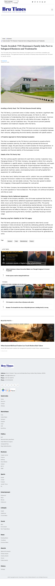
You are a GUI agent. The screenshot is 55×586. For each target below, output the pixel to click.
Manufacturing (23, 241)
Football (3, 482)
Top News (4, 282)
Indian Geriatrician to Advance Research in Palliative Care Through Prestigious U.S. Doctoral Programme (27, 269)
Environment (4, 526)
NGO (2, 524)
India (2, 414)
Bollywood (3, 495)
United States (4, 417)
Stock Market (4, 461)
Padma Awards (4, 560)
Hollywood (3, 502)
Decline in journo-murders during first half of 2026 (17, 275)
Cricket (2, 479)
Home (4, 38)
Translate (16, 2)
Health (2, 511)
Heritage (3, 569)
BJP (2, 437)
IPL (1, 486)
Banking (3, 459)
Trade (16, 241)
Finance (32, 241)
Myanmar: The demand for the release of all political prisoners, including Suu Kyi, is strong (27, 307)
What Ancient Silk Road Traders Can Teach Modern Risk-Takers (22, 346)
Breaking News (4, 538)
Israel (2, 423)
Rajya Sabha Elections (6, 446)
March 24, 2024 (5, 62)
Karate (2, 477)
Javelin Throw (4, 484)
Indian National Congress (7, 441)
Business (10, 38)
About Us (3, 401)
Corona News (4, 515)
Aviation (3, 464)
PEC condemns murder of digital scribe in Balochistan (21, 263)
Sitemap (3, 405)
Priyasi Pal (4, 60)
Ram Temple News (5, 529)
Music (2, 497)
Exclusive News (4, 542)
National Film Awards (5, 551)
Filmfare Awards (4, 553)
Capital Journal (4, 455)
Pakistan (3, 421)
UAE (2, 426)
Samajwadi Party (5, 443)
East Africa (3, 428)
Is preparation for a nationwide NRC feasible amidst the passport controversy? (25, 295)
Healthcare (3, 513)
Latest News (5, 249)
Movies (2, 499)
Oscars (2, 558)
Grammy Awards (4, 555)
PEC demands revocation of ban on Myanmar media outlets (20, 302)
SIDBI (2, 468)
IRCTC (2, 466)
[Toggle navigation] (52, 9)
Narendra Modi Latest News (7, 439)
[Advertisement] (27, 26)
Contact (3, 403)
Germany (3, 419)
